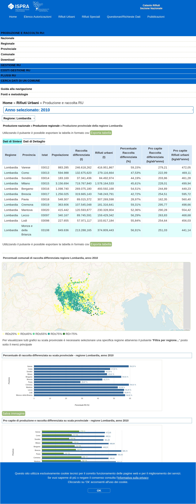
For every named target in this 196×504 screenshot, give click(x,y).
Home (13, 16)
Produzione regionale (46, 125)
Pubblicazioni (155, 16)
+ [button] (5, 265)
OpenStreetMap (180, 330)
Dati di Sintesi (12, 141)
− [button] (5, 268)
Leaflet (172, 330)
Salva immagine (14, 413)
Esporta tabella (101, 132)
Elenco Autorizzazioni (37, 16)
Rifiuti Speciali (91, 16)
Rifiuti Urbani (66, 16)
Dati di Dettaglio (34, 141)
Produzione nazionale (16, 125)
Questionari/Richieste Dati (123, 16)
